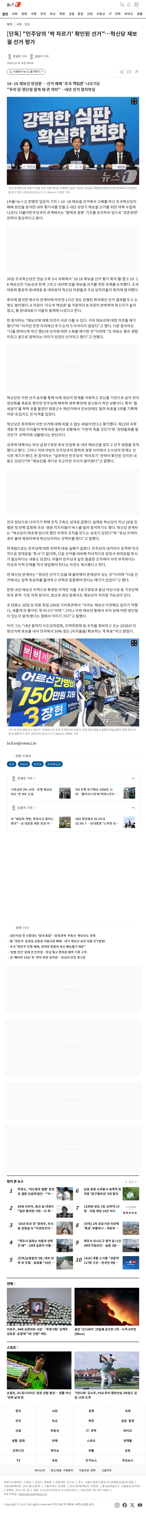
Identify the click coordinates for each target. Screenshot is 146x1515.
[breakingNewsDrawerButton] (129, 4)
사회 (55, 1411)
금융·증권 (127, 1421)
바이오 (127, 1431)
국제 (128, 1411)
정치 (9, 24)
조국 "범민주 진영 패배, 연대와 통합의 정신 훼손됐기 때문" (47, 947)
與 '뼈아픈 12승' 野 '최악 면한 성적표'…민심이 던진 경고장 (48, 957)
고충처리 (106, 1470)
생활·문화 (18, 1441)
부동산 (55, 1431)
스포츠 (11, 1347)
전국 (18, 1421)
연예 (10, 1283)
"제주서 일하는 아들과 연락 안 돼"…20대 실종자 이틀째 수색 (36, 1245)
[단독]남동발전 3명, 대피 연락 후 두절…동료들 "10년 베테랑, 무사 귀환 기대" (36, 1262)
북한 (91, 1421)
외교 (55, 1421)
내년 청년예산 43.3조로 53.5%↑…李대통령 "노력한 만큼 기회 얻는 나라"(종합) (97, 821)
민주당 (38, 764)
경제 (91, 1411)
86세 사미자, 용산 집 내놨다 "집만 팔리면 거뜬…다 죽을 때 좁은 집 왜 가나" (36, 1211)
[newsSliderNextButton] (135, 1182)
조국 (11, 764)
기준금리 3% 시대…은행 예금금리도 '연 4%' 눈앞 (31, 792)
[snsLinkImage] (117, 1505)
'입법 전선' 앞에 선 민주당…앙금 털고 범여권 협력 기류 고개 (48, 952)
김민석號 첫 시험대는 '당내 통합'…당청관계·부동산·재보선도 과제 (52, 936)
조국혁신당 (54, 764)
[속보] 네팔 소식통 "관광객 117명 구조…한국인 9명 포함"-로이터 (101, 1262)
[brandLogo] (14, 4)
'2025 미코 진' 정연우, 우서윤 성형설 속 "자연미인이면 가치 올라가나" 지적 (35, 1228)
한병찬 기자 (20, 56)
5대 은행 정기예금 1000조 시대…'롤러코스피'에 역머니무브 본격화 (96, 792)
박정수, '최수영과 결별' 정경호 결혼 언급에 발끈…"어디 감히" (36, 1193)
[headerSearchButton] (122, 4)
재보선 (24, 764)
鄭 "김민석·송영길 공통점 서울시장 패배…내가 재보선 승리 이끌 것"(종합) (57, 941)
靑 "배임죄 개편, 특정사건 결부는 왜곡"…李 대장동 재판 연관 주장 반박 (32, 821)
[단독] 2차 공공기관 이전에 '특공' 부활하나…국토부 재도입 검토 (101, 1228)
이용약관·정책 (87, 1470)
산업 (18, 1431)
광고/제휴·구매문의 (62, 1470)
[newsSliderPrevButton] (126, 1182)
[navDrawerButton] (136, 4)
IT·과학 (91, 1431)
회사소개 (40, 1470)
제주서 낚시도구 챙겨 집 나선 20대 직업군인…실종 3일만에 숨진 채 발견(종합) (102, 1245)
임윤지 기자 (42, 56)
